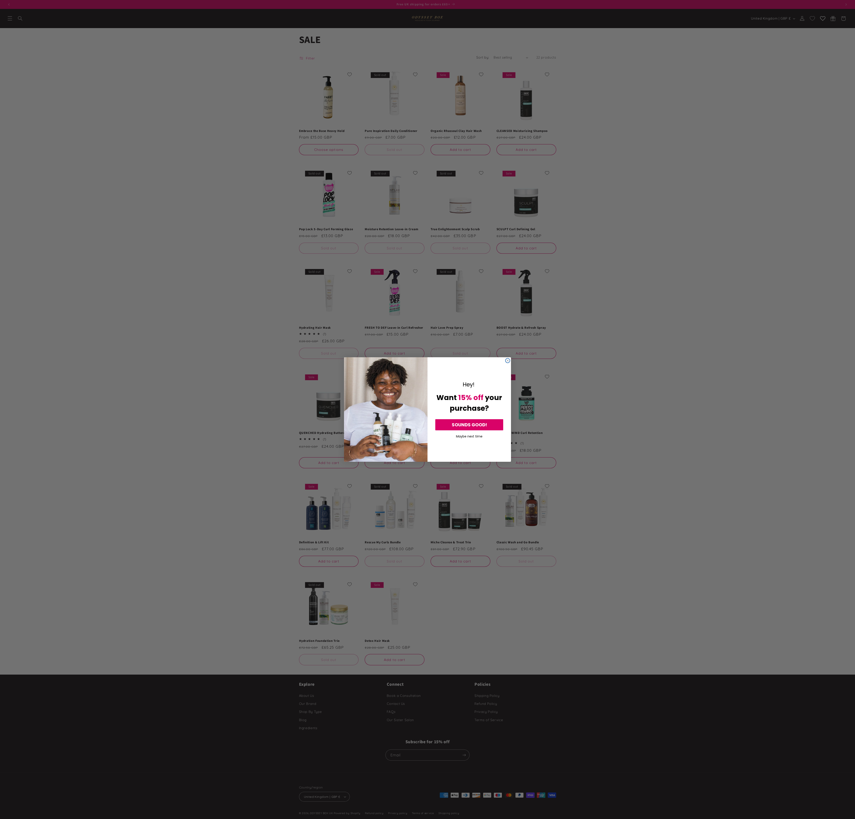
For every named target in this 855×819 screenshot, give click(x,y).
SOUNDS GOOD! (469, 425)
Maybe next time (469, 435)
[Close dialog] (507, 360)
